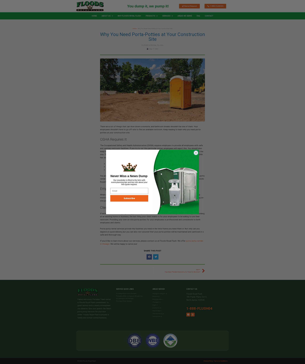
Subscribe (129, 198)
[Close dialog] (196, 153)
